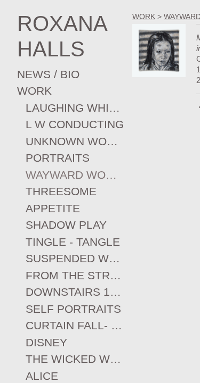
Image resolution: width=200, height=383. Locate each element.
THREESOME (61, 191)
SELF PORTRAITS (73, 309)
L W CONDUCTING (75, 124)
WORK (34, 91)
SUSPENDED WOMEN (75, 258)
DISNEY (46, 342)
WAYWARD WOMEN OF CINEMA (75, 175)
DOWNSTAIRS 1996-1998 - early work (75, 292)
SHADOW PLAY (66, 225)
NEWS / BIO (48, 74)
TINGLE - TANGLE (73, 242)
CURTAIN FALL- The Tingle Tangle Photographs (75, 325)
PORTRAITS (58, 158)
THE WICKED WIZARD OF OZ (75, 359)
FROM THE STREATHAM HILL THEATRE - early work (75, 275)
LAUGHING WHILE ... (75, 108)
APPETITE (53, 208)
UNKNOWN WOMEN (75, 141)
